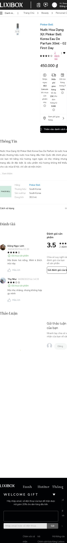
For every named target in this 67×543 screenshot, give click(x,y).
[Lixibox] (11, 5)
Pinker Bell (46, 24)
